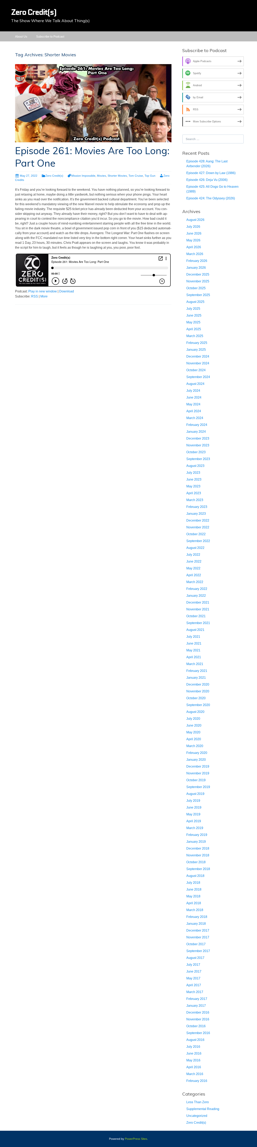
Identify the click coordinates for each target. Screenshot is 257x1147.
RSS (34, 296)
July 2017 (193, 964)
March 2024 (194, 418)
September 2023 (198, 459)
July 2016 (193, 1046)
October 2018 (196, 862)
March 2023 (194, 500)
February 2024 (196, 424)
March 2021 (194, 664)
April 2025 (193, 329)
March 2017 (194, 992)
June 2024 (193, 397)
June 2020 (193, 725)
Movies (101, 175)
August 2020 (195, 711)
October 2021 (196, 616)
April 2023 (193, 493)
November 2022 (197, 527)
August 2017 (195, 957)
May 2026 (193, 240)
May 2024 (193, 404)
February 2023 (196, 506)
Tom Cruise (135, 175)
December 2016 (197, 1012)
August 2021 (195, 629)
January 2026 (196, 267)
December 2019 (197, 766)
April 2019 (193, 821)
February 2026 (196, 260)
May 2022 (193, 568)
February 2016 (196, 1080)
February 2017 (196, 998)
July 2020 (193, 718)
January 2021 (196, 677)
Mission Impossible (83, 175)
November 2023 (197, 445)
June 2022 (193, 561)
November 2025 (197, 281)
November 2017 (197, 937)
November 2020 (197, 691)
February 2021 (196, 670)
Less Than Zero (197, 1102)
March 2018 (194, 910)
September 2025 (198, 295)
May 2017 (193, 978)
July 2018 (193, 882)
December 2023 (197, 438)
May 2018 (193, 896)
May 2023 (193, 486)
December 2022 (197, 520)
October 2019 (196, 780)
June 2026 (193, 233)
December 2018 (197, 848)
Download (66, 291)
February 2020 (196, 752)
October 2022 (196, 534)
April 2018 (193, 903)
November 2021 (197, 609)
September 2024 (198, 377)
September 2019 (198, 787)
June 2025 (193, 315)
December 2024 (197, 356)
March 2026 (194, 254)
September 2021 (198, 623)
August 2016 (195, 1039)
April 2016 (193, 1067)
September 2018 (198, 869)
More (44, 296)
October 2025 (196, 288)
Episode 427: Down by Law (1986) (211, 173)
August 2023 (195, 465)
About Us (21, 36)
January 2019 (196, 841)
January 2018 (196, 923)
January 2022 (196, 595)
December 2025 (197, 274)
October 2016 (196, 1026)
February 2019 (196, 834)
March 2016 (194, 1074)
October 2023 (196, 452)
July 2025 (193, 308)
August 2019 (195, 793)
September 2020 (198, 705)
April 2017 (193, 985)
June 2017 (193, 971)
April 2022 (193, 575)
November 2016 (197, 1019)
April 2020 (193, 739)
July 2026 (193, 226)
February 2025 (196, 342)
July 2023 (193, 472)
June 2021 (193, 643)
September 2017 (198, 951)
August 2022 (195, 547)
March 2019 (194, 828)
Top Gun (150, 175)
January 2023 (196, 513)
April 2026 (193, 247)
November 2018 (197, 855)
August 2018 (195, 875)
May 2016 (193, 1060)
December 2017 (197, 930)
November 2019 (197, 773)
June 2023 (193, 479)
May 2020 (193, 732)
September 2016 (198, 1033)
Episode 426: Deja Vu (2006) (206, 179)
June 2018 (193, 889)
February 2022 (196, 588)
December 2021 (197, 602)
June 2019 (193, 807)
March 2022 (194, 582)
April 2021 (193, 657)
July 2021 (193, 636)
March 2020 (194, 746)
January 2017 (196, 1005)
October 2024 (196, 370)
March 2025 (194, 336)
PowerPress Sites (136, 1138)
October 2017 (196, 944)
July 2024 (193, 390)
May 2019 (193, 814)
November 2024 (197, 363)
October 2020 (196, 698)
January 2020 (196, 759)
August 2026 (195, 219)
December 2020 (197, 684)
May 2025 (193, 322)
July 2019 (193, 800)
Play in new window (42, 291)
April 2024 (193, 411)
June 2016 (193, 1053)
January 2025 (196, 349)
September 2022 (198, 541)
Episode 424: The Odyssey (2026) (210, 198)
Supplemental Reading (202, 1109)
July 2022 (193, 554)
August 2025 (195, 301)
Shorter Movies (117, 175)
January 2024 (196, 431)
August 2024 (195, 383)
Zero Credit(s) (54, 175)
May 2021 (193, 650)
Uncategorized (196, 1115)
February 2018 (196, 916)
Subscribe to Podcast (50, 36)
